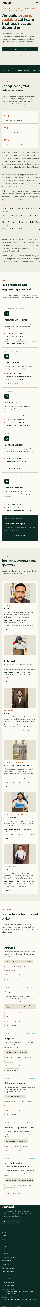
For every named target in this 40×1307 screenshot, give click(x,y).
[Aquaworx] (20, 961)
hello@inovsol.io (9, 1282)
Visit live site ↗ (12, 979)
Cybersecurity (6, 1264)
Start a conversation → (20, 535)
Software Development (10, 1257)
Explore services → (20, 49)
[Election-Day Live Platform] (20, 1137)
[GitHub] (8, 1222)
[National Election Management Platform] (20, 1176)
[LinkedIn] (4, 1222)
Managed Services (8, 1268)
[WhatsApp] (18, 1222)
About (4, 1232)
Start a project (20, 55)
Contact (4, 1246)
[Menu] (36, 2)
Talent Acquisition (8, 1271)
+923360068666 (10, 1286)
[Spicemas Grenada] (20, 1097)
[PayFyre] (20, 1052)
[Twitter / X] (13, 1222)
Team (4, 1235)
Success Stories (7, 1243)
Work (3, 1239)
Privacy (4, 1306)
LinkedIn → (7, 629)
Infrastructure (6, 1261)
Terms (11, 1306)
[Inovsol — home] (7, 2)
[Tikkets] (20, 1007)
